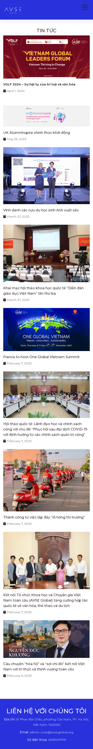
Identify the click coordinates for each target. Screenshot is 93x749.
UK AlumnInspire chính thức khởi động (36, 133)
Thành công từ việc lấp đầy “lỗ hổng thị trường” (44, 517)
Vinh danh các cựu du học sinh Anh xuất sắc (41, 210)
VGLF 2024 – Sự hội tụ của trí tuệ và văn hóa (39, 84)
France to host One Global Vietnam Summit (41, 357)
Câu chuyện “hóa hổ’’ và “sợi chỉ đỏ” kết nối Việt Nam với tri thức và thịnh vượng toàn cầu (44, 666)
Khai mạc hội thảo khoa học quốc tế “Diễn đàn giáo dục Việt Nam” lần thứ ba (43, 291)
